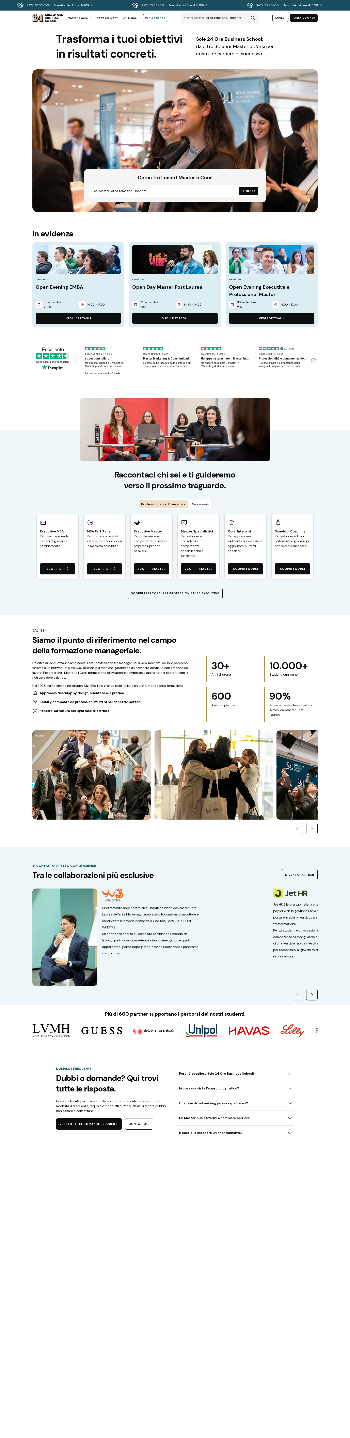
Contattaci (139, 1124)
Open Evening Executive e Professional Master (259, 290)
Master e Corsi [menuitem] (78, 18)
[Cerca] (253, 18)
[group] (175, 5)
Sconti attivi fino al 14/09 (71, 5)
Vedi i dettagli (78, 318)
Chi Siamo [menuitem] (130, 18)
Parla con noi (304, 17)
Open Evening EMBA (59, 287)
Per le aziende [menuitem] (155, 18)
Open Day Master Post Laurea (167, 287)
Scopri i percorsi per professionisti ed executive (175, 593)
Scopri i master (151, 569)
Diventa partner (299, 875)
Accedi (280, 17)
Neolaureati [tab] (200, 504)
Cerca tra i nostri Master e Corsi (175, 177)
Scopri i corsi (245, 569)
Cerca (251, 191)
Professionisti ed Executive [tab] (163, 504)
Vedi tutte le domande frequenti (89, 1124)
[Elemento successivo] (312, 828)
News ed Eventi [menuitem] (107, 18)
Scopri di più (57, 569)
